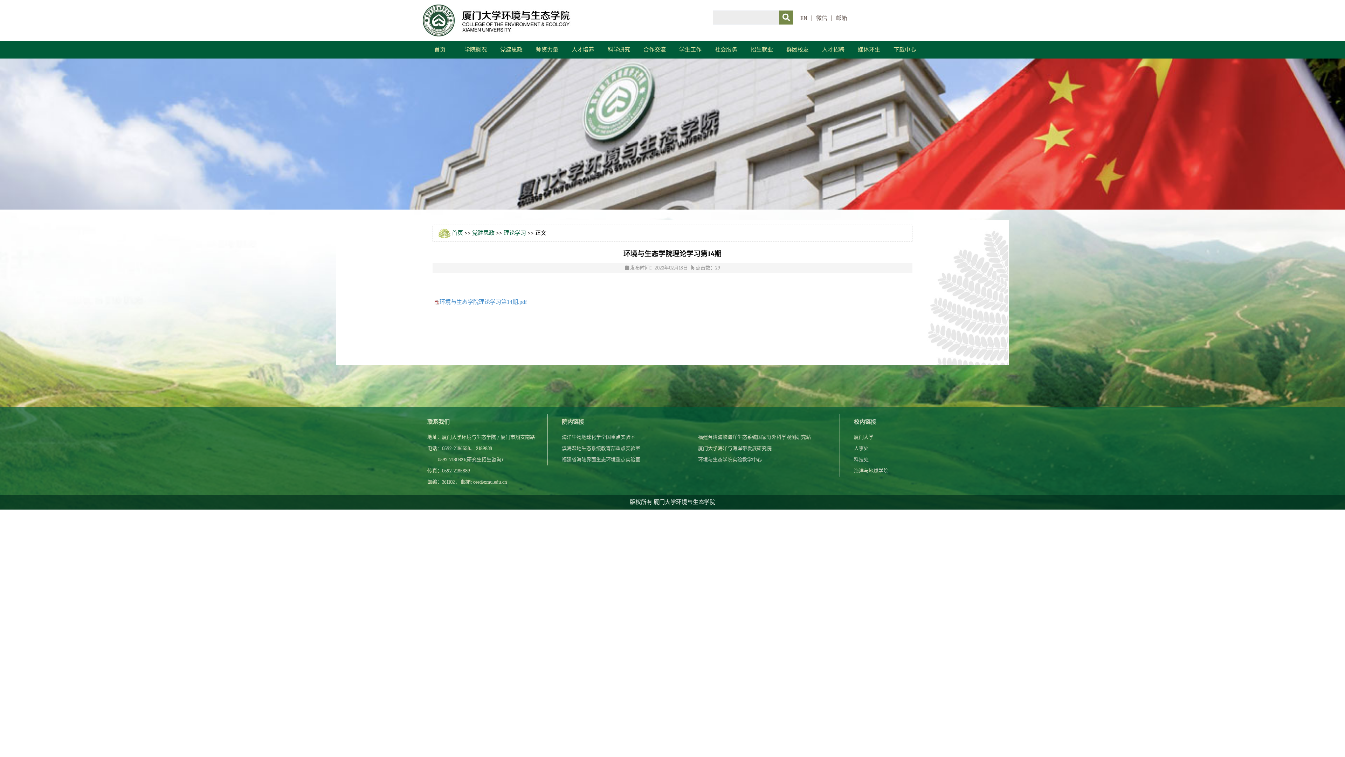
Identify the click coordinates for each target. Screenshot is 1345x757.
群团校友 (797, 50)
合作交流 (654, 50)
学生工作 (690, 50)
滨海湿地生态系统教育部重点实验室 (601, 448)
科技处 (861, 460)
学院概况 (475, 50)
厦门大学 (864, 437)
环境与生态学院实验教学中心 (730, 460)
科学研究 (619, 50)
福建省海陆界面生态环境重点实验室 (601, 460)
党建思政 (511, 50)
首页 (440, 50)
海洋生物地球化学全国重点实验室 (598, 437)
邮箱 (841, 18)
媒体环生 (869, 50)
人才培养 (583, 50)
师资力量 (547, 50)
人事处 (861, 448)
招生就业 (762, 50)
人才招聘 (833, 50)
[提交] (786, 18)
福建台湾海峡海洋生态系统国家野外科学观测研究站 (754, 437)
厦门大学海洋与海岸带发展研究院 (735, 448)
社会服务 (726, 50)
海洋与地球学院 (871, 471)
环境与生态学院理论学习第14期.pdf (483, 302)
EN (803, 18)
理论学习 (515, 233)
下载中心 (905, 50)
